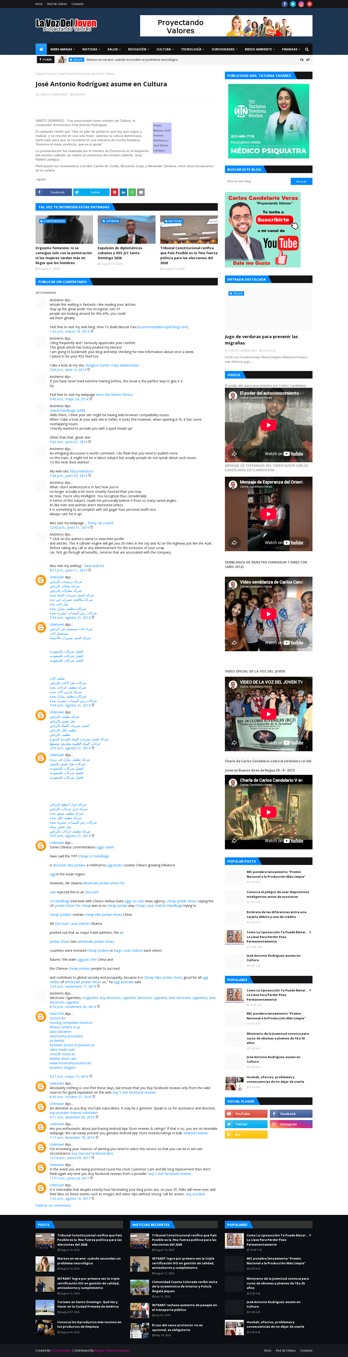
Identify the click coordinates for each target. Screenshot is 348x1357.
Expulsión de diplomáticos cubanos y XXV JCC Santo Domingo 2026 (120, 253)
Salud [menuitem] (112, 49)
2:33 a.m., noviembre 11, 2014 (73, 986)
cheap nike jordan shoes (103, 914)
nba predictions (82, 471)
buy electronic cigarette (118, 997)
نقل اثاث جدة (59, 604)
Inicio (39, 4)
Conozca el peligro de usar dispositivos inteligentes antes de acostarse (278, 894)
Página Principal (46, 74)
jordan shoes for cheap (73, 905)
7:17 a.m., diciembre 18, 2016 (72, 1137)
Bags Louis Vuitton (128, 950)
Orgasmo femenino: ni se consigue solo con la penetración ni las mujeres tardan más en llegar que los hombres (64, 255)
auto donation (60, 1031)
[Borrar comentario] (92, 331)
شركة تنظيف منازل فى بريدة (70, 759)
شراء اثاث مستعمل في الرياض (71, 629)
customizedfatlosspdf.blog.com (163, 327)
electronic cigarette (152, 997)
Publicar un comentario (53, 1205)
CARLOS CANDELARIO (53, 94)
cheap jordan (117, 905)
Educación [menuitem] (137, 49)
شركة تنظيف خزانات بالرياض (70, 831)
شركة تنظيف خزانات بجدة (68, 687)
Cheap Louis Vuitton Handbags (159, 905)
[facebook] (285, 4)
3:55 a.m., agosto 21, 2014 (70, 748)
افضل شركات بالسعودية (66, 651)
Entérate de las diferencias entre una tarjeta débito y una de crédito (276, 914)
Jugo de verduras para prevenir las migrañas (261, 340)
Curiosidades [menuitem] (223, 49)
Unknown (57, 577)
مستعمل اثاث (59, 633)
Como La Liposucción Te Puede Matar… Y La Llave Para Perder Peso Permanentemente (279, 936)
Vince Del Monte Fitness (114, 394)
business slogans (63, 1067)
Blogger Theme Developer (112, 1350)
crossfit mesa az (62, 1054)
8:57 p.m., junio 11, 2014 (69, 570)
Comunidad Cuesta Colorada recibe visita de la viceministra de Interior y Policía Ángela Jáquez (184, 1286)
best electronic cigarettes (188, 997)
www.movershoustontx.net (70, 1063)
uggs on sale (134, 901)
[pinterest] (309, 4)
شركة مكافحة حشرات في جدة (71, 599)
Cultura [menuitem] (163, 49)
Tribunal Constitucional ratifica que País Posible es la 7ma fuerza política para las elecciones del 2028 (189, 255)
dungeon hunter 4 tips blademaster (112, 365)
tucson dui (58, 1018)
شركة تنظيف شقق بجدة (67, 813)
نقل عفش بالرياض (62, 721)
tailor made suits (62, 1049)
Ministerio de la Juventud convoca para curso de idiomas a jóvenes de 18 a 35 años (278, 1038)
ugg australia (124, 982)
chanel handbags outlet (67, 410)
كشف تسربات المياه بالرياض (69, 725)
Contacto (77, 4)
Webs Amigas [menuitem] (61, 49)
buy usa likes (195, 1194)
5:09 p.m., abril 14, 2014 (68, 369)
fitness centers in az (65, 1027)
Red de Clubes (57, 4)
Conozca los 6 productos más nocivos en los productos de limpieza (89, 1324)
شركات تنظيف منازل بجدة (68, 608)
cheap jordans (60, 914)
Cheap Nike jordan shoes (163, 977)
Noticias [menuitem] (89, 49)
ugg (52, 874)
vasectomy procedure (66, 1036)
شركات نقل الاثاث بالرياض (68, 683)
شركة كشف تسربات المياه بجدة (72, 595)
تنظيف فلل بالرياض (63, 730)
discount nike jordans (69, 865)
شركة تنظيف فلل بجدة (66, 818)
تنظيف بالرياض (60, 734)
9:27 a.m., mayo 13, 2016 (69, 1076)
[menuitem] (41, 49)
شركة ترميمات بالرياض (66, 581)
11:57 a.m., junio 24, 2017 (70, 1178)
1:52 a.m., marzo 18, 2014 (70, 331)
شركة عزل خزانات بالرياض (69, 809)
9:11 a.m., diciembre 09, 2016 (72, 1117)
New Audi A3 (94, 565)
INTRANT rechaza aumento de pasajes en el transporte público (184, 1307)
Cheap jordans (98, 950)
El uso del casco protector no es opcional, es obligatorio (177, 1327)
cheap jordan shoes (182, 901)
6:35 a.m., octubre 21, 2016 (71, 1097)
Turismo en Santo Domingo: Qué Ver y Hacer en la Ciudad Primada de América (88, 1304)
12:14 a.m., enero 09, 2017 (70, 1158)
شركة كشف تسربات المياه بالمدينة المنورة (79, 739)
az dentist (57, 1040)
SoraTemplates (61, 1350)
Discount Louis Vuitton (72, 923)
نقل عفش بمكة (60, 827)
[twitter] (293, 4)
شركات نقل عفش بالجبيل (67, 764)
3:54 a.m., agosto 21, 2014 (70, 617)
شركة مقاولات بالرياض (66, 590)
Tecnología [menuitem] (191, 49)
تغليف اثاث (57, 678)
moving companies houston (71, 1022)
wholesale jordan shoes (96, 941)
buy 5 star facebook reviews (134, 1092)
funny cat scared (100, 523)
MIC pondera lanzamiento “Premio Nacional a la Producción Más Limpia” (276, 874)
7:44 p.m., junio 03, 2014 (69, 475)
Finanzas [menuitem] (290, 49)
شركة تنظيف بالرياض (65, 716)
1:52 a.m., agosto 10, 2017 (70, 1198)
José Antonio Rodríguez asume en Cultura (273, 957)
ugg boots (114, 865)
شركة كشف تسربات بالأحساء (70, 638)
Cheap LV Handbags (93, 856)
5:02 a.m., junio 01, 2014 (69, 442)
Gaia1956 (57, 1013)
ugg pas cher (87, 959)
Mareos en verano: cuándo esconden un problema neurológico (132, 59)
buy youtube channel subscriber (74, 1112)
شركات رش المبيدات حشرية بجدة (73, 613)
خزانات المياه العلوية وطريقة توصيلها (75, 743)
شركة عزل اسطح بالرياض (68, 804)
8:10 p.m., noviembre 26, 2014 (73, 1006)
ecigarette (90, 997)
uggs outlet (105, 847)
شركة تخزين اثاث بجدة (66, 691)
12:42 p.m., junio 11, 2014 (70, 527)
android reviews (196, 1133)
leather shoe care (63, 1058)
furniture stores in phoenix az (72, 1045)
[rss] (246, 1134)
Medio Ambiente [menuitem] (258, 49)
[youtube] (246, 1114)
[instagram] (301, 4)
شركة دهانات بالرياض (65, 586)
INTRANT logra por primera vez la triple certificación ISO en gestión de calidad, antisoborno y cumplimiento (88, 1283)
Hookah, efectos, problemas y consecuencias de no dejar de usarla (275, 1079)
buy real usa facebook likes (92, 1153)
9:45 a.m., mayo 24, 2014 (69, 399)
